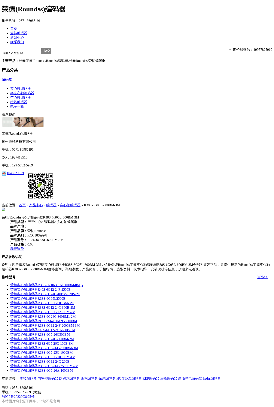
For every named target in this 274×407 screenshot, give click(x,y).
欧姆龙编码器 (69, 378)
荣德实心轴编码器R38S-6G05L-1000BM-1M (42, 357)
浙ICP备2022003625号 (18, 396)
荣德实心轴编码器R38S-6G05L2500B (38, 298)
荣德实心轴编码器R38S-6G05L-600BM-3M (42, 303)
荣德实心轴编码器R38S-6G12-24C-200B (40, 361)
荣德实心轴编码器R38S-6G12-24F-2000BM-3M (45, 325)
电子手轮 (17, 106)
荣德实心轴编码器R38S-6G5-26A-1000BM (41, 370)
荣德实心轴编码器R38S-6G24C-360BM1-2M (43, 316)
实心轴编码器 (20, 88)
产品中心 (36, 205)
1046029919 (15, 173)
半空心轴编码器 (22, 93)
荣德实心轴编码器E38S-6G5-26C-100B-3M (41, 343)
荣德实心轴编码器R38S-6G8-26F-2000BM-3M (44, 348)
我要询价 (17, 249)
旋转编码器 (28, 378)
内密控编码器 (48, 378)
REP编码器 (151, 378)
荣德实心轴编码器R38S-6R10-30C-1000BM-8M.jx (46, 285)
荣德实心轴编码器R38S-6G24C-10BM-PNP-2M (45, 294)
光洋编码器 (107, 378)
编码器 (7, 79)
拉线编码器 (18, 102)
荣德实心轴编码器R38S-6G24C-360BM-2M (42, 339)
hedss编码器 (212, 378)
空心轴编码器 (20, 97)
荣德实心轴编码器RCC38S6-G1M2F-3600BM (43, 321)
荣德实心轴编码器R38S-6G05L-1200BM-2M (42, 312)
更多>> (262, 277)
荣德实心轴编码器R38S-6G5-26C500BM (40, 334)
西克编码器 (89, 378)
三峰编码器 (168, 378)
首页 (22, 205)
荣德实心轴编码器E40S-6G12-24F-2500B (40, 289)
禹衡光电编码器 (190, 378)
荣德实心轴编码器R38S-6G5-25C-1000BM (41, 352)
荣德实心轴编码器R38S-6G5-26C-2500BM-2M (44, 366)
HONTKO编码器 (129, 378)
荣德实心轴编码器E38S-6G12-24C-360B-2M (42, 307)
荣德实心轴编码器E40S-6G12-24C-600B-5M (42, 330)
